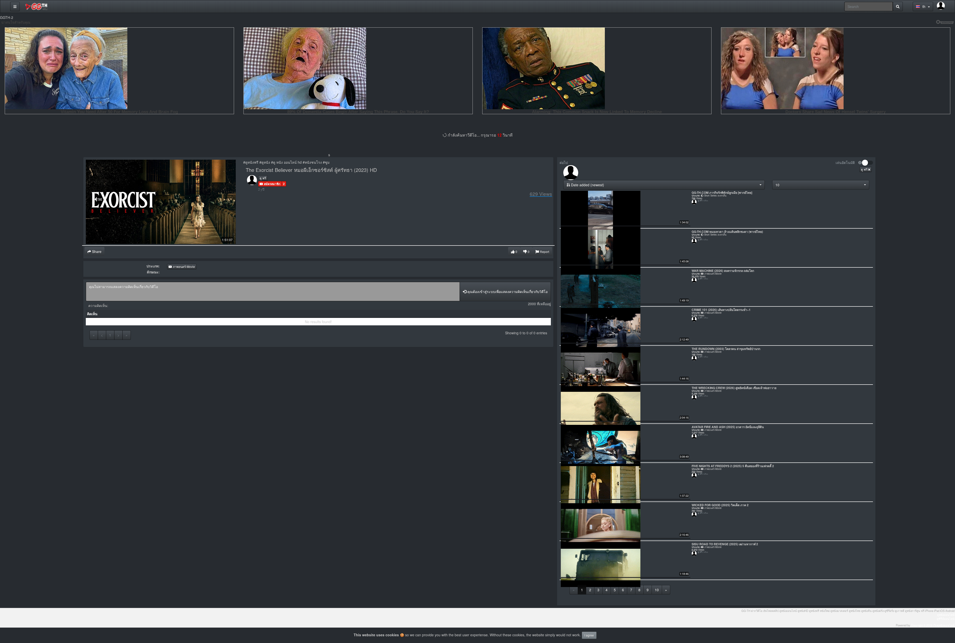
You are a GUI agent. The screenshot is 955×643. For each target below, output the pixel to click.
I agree (589, 635)
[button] (270, 184)
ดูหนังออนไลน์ (946, 615)
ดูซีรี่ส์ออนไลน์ (946, 619)
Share (96, 251)
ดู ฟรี (263, 178)
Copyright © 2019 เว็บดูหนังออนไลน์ (933, 625)
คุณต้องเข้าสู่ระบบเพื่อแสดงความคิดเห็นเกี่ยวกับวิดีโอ (507, 291)
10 (657, 589)
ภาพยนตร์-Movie (183, 266)
